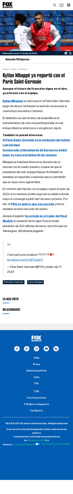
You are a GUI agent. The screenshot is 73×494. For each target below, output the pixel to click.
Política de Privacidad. (23, 445)
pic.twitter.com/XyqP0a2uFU (25, 260)
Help (36, 358)
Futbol (6, 69)
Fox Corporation (36, 398)
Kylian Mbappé (13, 101)
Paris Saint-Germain (13, 282)
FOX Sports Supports (36, 404)
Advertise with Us (36, 370)
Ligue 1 (14, 69)
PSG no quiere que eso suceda (32, 204)
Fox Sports (36, 410)
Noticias (23, 69)
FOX (36, 391)
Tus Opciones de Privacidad (55, 444)
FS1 (36, 383)
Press (36, 364)
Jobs (36, 377)
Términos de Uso (36, 440)
